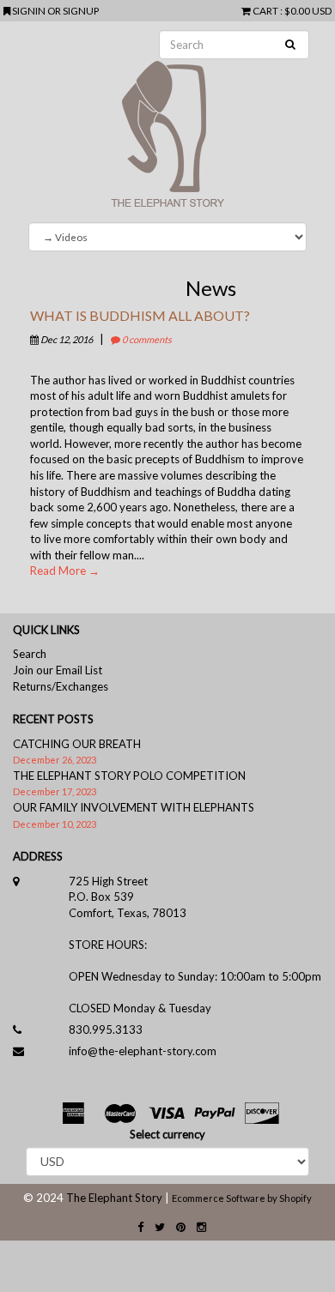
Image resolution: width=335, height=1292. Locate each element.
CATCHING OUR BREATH (77, 744)
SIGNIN (29, 10)
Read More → (65, 570)
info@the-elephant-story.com (142, 1051)
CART (265, 10)
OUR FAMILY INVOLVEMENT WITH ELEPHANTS (133, 807)
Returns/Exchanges (60, 686)
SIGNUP (81, 10)
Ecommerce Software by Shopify (242, 1198)
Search (29, 654)
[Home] (167, 121)
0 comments (146, 339)
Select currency (167, 1134)
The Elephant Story (114, 1197)
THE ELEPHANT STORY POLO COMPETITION (129, 775)
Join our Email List (57, 670)
